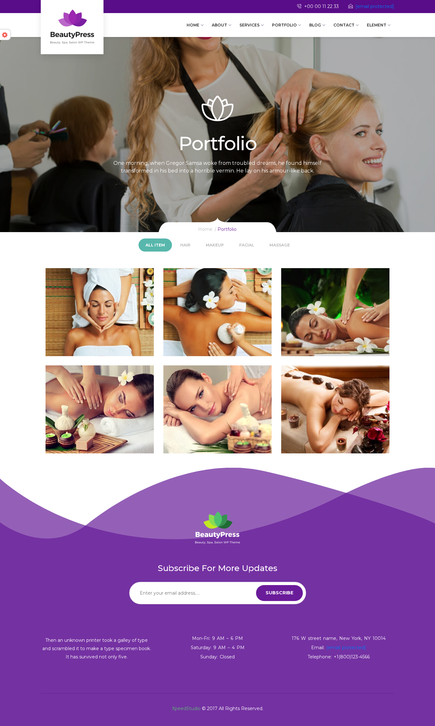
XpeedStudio (186, 708)
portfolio (284, 25)
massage (279, 245)
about (219, 25)
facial (246, 245)
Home (193, 25)
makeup (215, 245)
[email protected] (374, 6)
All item (155, 245)
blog (315, 25)
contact (343, 25)
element (376, 25)
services (249, 25)
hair (185, 245)
